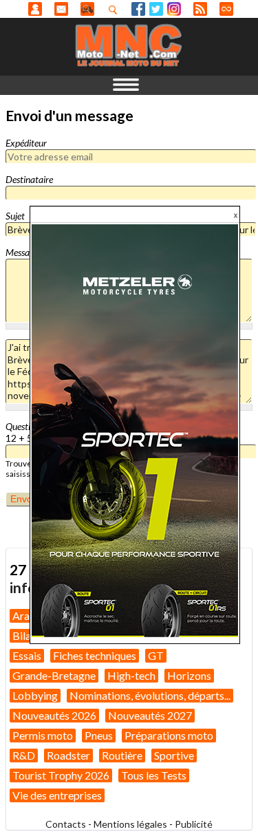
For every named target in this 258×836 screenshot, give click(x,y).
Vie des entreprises (57, 795)
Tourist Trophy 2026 (60, 775)
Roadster (68, 755)
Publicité (194, 824)
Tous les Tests (153, 775)
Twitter (156, 9)
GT (156, 655)
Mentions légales (130, 824)
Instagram (174, 9)
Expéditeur (26, 143)
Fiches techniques (94, 655)
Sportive (174, 755)
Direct (226, 9)
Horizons (189, 675)
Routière (122, 755)
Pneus (99, 735)
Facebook (138, 9)
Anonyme (35, 9)
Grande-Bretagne (54, 675)
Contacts (65, 824)
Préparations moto (169, 735)
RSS (200, 9)
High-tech (131, 675)
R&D (23, 755)
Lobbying (35, 695)
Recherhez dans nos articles (115, 10)
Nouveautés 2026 (54, 715)
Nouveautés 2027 (150, 715)
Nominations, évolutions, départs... (149, 695)
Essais (26, 655)
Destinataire (29, 179)
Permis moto (42, 735)
